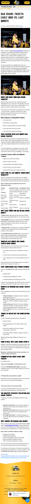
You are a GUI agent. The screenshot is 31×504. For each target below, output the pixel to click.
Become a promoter (5, 2)
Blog (7, 454)
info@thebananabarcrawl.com (15, 476)
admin (21, 26)
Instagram (13, 483)
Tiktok (19, 483)
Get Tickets (27, 2)
